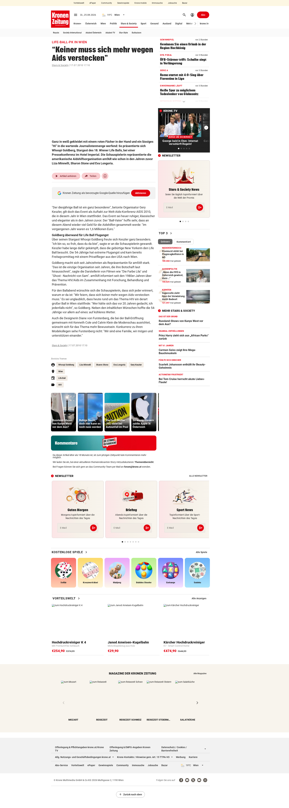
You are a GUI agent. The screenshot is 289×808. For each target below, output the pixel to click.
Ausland (167, 23)
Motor (189, 23)
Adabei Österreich (94, 33)
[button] (195, 23)
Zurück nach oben (130, 794)
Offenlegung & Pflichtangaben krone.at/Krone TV (79, 749)
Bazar (184, 3)
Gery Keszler (136, 365)
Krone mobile (140, 3)
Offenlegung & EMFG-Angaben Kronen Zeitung (130, 749)
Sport (143, 23)
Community (106, 3)
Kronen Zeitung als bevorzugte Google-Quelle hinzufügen (104, 193)
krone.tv (204, 23)
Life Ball (62, 378)
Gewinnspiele (123, 3)
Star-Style (123, 33)
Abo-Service (61, 765)
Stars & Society (129, 23)
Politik (113, 23)
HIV (60, 385)
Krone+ (77, 23)
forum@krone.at (132, 466)
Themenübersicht (144, 462)
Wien (103, 23)
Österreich (91, 23)
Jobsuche (172, 3)
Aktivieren (140, 193)
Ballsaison (136, 33)
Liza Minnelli (85, 365)
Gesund (154, 23)
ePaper (92, 3)
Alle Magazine (200, 673)
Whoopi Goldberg (66, 365)
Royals (56, 33)
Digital (178, 23)
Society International (72, 33)
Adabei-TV (110, 33)
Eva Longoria (119, 365)
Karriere (193, 757)
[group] (63, 412)
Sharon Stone (102, 365)
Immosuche (157, 3)
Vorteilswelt (79, 3)
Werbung (180, 757)
